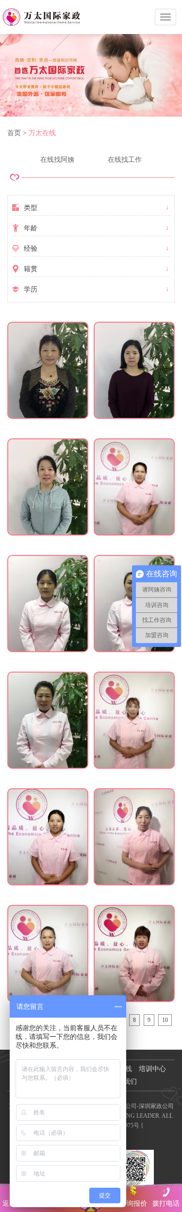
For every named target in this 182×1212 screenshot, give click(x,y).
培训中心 (152, 1069)
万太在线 (42, 133)
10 (165, 1020)
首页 (14, 133)
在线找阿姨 (57, 159)
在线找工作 (125, 159)
